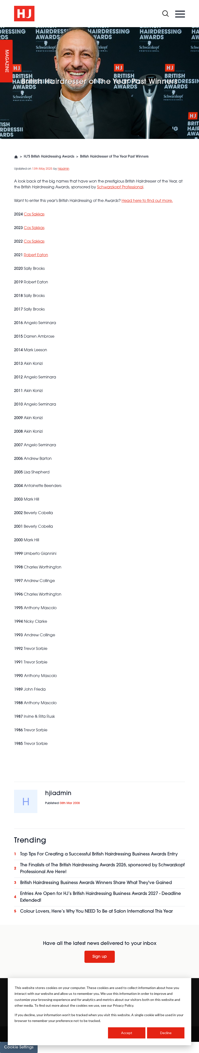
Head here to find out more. (147, 201)
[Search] (165, 13)
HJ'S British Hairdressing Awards (49, 157)
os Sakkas (35, 214)
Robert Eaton (36, 255)
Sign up (99, 957)
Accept (126, 1033)
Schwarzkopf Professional (120, 187)
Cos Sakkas (34, 228)
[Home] (16, 157)
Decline (166, 1033)
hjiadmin (63, 169)
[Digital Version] (4, 30)
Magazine (6, 61)
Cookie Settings (18, 1047)
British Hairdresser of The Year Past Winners (114, 157)
